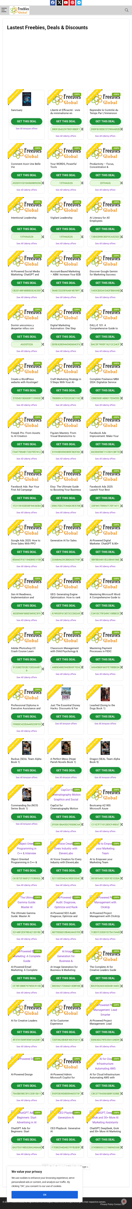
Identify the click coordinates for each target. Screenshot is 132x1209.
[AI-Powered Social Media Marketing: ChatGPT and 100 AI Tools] (26, 260)
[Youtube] (66, 3)
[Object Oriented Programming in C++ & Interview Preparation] (26, 848)
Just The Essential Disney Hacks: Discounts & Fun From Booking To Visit (65, 708)
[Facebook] (53, 3)
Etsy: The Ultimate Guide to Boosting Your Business (65, 488)
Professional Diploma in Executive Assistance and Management (25, 708)
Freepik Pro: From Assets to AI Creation (25, 434)
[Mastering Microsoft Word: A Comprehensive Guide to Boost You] (105, 583)
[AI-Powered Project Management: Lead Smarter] (105, 1010)
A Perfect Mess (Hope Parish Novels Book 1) (63, 760)
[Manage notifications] (124, 1201)
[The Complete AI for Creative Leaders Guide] (105, 956)
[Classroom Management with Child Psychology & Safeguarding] (66, 637)
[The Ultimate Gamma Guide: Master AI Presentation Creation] (26, 902)
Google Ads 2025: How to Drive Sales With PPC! (25, 542)
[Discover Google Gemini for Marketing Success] (105, 260)
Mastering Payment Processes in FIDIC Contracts (101, 651)
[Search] (127, 10)
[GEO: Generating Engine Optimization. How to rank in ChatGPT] (66, 583)
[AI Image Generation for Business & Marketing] (66, 956)
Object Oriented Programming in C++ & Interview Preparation (24, 862)
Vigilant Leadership (61, 217)
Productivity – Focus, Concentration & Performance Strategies (103, 167)
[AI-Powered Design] (26, 1063)
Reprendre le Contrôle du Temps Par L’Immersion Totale (104, 113)
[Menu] (4, 10)
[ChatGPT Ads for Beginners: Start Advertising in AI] (26, 1117)
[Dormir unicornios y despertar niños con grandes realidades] (26, 314)
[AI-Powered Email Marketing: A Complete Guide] (26, 956)
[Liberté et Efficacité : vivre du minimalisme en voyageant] (66, 99)
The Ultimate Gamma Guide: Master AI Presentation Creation (23, 916)
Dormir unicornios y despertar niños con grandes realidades (22, 328)
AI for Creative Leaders (24, 1020)
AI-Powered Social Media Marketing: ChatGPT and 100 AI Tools (25, 274)
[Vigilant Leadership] (66, 207)
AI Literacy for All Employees (100, 219)
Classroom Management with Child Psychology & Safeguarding (64, 651)
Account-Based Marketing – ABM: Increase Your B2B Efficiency (65, 274)
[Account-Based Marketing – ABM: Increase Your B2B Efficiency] (66, 260)
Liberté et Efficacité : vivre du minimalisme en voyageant (65, 113)
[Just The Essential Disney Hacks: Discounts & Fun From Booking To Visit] (66, 694)
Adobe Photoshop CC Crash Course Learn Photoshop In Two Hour (24, 651)
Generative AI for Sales (63, 540)
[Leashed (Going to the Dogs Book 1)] (105, 694)
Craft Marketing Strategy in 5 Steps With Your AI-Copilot (65, 382)
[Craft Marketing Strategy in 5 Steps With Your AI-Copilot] (66, 368)
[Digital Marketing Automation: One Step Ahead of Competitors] (66, 314)
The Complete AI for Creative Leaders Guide (103, 968)
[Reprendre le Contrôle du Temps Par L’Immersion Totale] (105, 99)
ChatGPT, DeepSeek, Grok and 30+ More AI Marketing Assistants (105, 1131)
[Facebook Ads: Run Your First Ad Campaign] (26, 476)
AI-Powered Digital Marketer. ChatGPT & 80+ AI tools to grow (104, 543)
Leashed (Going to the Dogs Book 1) (102, 707)
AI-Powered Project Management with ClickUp (105, 915)
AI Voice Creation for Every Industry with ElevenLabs (65, 861)
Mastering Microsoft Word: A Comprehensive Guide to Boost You (105, 597)
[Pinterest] (72, 3)
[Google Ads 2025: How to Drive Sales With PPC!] (26, 529)
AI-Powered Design (22, 1074)
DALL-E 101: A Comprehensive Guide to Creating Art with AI (104, 328)
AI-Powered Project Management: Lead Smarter (101, 1023)
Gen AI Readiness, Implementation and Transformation (22, 597)
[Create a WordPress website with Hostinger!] (26, 368)
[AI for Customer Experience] (66, 1010)
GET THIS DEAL (26, 121)
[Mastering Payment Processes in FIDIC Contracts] (105, 637)
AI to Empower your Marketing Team (101, 861)
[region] (44, 1184)
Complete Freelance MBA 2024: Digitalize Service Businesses (104, 382)
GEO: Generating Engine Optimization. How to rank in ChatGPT (65, 597)
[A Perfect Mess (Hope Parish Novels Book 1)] (66, 748)
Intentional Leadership (23, 217)
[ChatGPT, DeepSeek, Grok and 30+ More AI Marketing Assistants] (105, 1117)
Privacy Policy (106, 1204)
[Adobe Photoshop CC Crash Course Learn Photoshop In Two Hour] (26, 637)
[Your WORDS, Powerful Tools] (66, 153)
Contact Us (119, 1204)
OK (44, 1194)
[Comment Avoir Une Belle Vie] (26, 153)
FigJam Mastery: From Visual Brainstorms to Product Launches (63, 436)
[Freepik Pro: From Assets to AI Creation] (26, 422)
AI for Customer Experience (59, 1022)
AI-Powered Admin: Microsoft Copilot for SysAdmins (62, 1077)
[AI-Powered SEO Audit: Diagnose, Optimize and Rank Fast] (66, 902)
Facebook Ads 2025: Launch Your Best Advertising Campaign (102, 489)
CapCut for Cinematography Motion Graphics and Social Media (65, 808)
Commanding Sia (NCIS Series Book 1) (24, 807)
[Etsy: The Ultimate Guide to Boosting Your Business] (66, 476)
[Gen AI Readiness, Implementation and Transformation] (26, 583)
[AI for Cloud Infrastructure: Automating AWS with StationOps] (105, 1063)
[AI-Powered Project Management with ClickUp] (105, 902)
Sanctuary (16, 110)
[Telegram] (79, 3)
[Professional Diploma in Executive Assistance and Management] (26, 694)
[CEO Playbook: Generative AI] (66, 1117)
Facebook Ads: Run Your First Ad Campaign (25, 488)
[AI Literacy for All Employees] (105, 207)
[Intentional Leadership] (26, 207)
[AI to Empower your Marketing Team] (105, 848)
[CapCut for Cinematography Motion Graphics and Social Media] (66, 794)
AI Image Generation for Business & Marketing (64, 968)
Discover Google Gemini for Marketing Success (104, 273)
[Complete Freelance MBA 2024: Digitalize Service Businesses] (105, 368)
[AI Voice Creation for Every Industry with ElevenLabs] (66, 848)
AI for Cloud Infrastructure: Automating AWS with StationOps (105, 1077)
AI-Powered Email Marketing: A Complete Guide (24, 970)
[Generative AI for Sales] (66, 529)
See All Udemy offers (66, 136)
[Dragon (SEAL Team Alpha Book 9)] (105, 748)
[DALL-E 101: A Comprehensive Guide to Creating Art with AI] (105, 314)
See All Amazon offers (26, 128)
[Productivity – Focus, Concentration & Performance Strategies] (105, 153)
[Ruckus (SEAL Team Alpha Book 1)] (26, 748)
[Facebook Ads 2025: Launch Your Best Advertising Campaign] (105, 476)
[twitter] (59, 3)
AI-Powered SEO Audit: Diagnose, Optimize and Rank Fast (63, 916)
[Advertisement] (66, 62)
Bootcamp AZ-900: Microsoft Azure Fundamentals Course (102, 808)
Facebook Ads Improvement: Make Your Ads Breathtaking (104, 436)
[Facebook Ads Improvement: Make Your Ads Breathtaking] (105, 422)
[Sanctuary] (26, 99)
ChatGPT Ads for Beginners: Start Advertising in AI (20, 1131)
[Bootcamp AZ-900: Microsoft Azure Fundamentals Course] (105, 794)
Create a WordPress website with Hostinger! (24, 381)
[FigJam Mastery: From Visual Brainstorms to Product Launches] (66, 422)
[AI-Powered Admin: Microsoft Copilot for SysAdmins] (66, 1063)
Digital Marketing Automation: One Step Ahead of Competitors (63, 328)
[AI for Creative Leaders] (26, 1010)
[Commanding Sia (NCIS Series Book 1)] (26, 794)
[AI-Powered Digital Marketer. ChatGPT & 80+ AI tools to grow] (105, 529)
